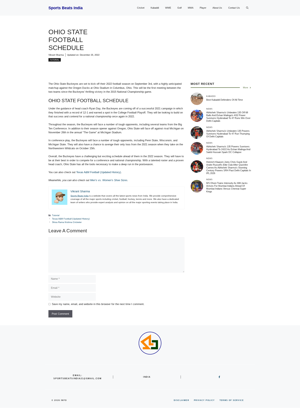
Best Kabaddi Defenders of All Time (224, 99)
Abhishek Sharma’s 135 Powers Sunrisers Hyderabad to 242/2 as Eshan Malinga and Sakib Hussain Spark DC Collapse (228, 149)
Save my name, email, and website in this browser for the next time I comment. (98, 304)
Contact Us (234, 7)
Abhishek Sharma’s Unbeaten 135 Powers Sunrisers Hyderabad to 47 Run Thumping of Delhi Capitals (228, 134)
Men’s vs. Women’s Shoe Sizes (108, 180)
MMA (190, 7)
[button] (247, 7)
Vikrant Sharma (56, 55)
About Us (217, 7)
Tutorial (54, 60)
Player (203, 7)
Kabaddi (155, 7)
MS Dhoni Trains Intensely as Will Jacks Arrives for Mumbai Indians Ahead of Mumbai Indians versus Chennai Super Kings (227, 187)
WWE (168, 7)
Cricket (140, 7)
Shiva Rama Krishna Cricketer (67, 222)
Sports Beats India (65, 8)
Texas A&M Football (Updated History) (98, 172)
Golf (179, 7)
